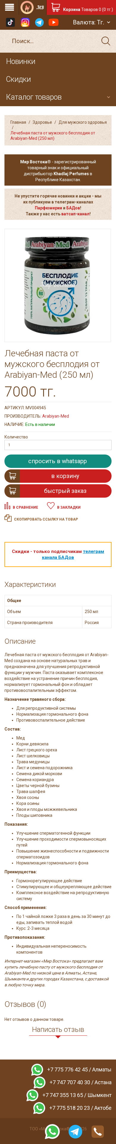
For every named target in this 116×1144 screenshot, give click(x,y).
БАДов (73, 208)
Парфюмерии (48, 208)
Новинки (20, 61)
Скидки (18, 79)
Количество (16, 437)
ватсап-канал (75, 213)
